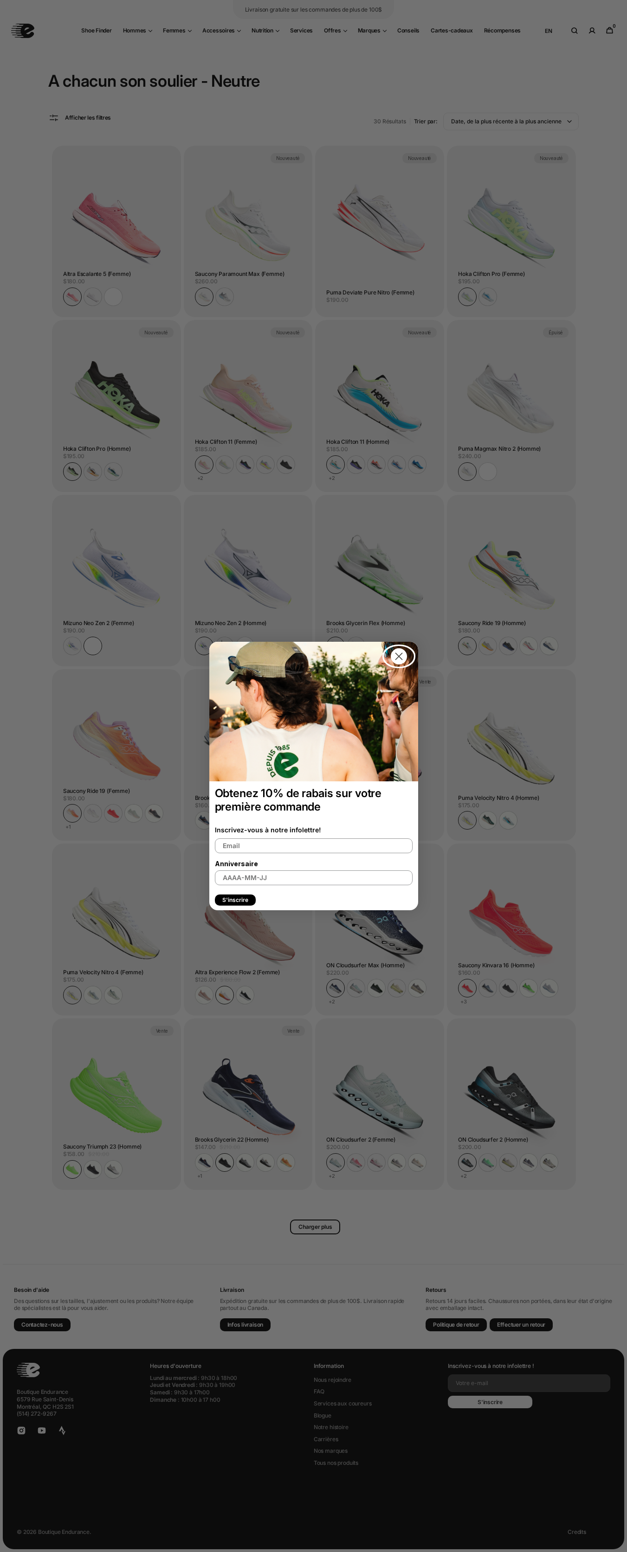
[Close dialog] (398, 656)
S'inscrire (235, 899)
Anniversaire (236, 864)
